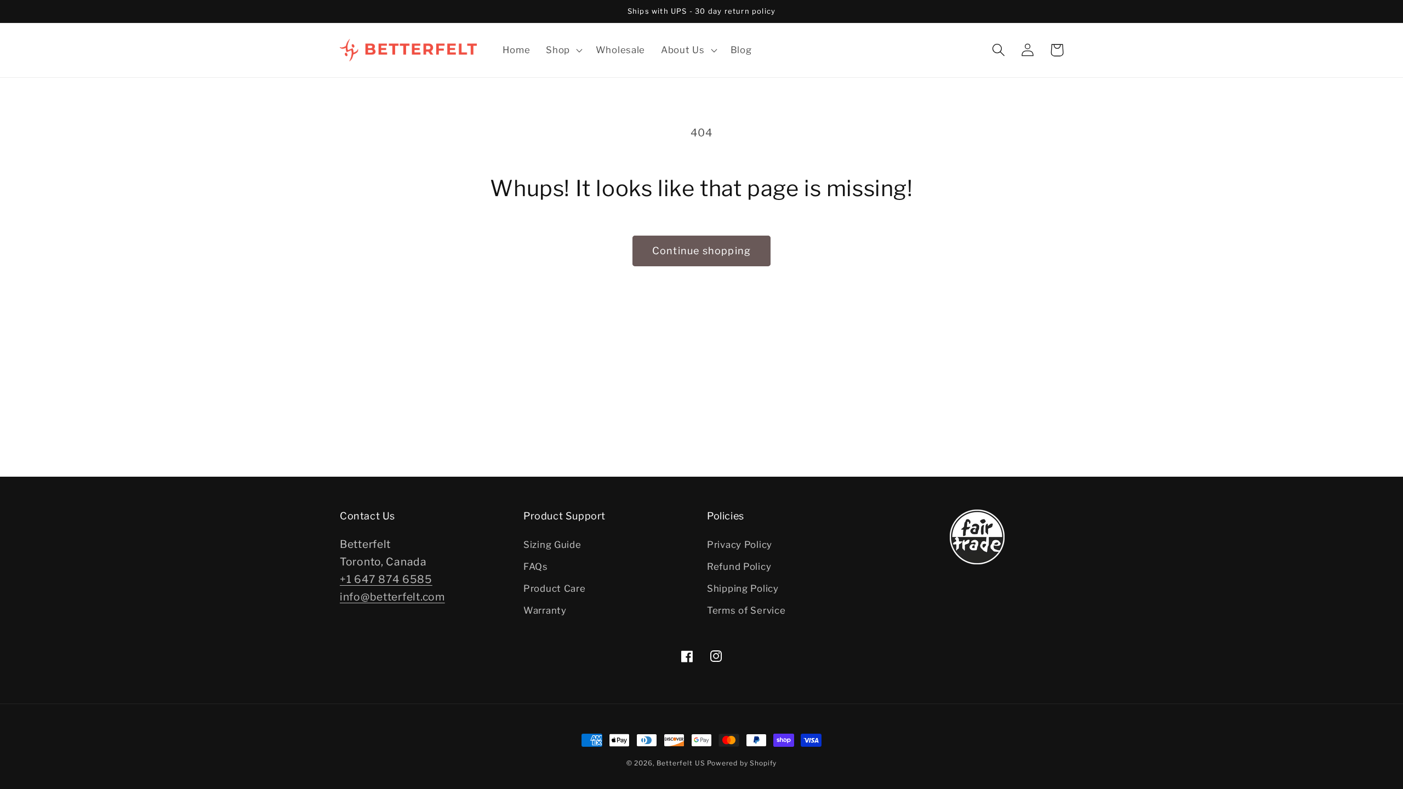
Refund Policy (739, 566)
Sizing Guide (552, 544)
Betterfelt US (681, 763)
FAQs (535, 566)
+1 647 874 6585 (386, 579)
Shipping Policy (743, 588)
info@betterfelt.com (392, 596)
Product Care (554, 588)
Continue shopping (701, 250)
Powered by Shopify (742, 763)
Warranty (545, 610)
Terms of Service (746, 610)
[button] (563, 50)
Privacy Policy (739, 544)
